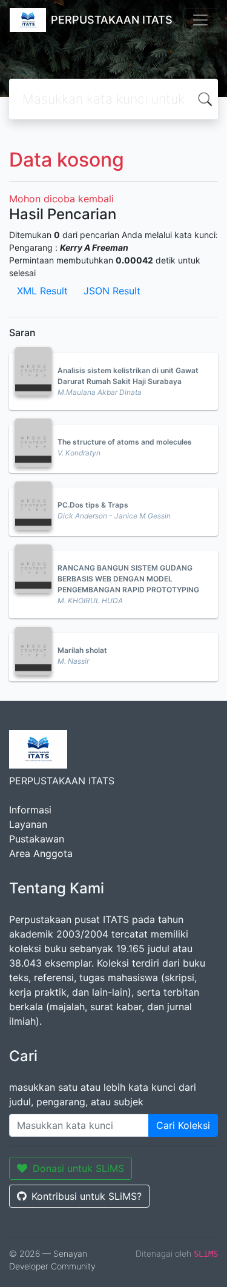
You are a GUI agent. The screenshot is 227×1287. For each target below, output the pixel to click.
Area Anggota (41, 853)
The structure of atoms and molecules (125, 441)
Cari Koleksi (183, 1125)
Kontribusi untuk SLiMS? (86, 1196)
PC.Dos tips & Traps (93, 504)
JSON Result (112, 291)
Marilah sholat (82, 650)
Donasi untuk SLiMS (78, 1168)
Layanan (28, 824)
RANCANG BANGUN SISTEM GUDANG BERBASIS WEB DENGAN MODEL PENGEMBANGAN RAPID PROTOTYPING (128, 578)
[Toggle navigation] (200, 20)
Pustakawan (36, 839)
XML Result (42, 291)
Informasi (30, 810)
